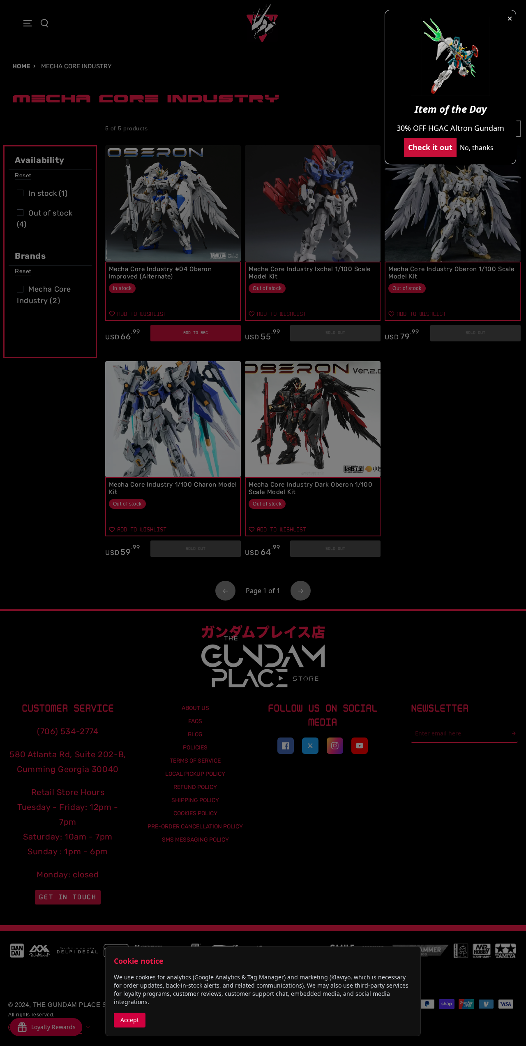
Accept (129, 1020)
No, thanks (477, 147)
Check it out (430, 147)
